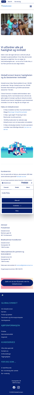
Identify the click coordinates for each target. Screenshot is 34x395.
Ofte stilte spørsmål (7, 348)
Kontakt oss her (21, 176)
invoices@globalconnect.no (24, 265)
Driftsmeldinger (6, 354)
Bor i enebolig (5, 373)
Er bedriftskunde (6, 368)
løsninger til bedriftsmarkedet (18, 112)
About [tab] (28, 187)
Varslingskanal (5, 320)
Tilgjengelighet (5, 357)
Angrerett (4, 337)
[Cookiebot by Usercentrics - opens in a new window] (21, 183)
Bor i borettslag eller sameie (9, 370)
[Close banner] (31, 182)
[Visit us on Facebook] (14, 387)
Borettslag (18, 1)
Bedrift (10, 1)
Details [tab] (17, 187)
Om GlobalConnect (7, 309)
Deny (17, 210)
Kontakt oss (4, 351)
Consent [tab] (6, 187)
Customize (16, 205)
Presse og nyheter (6, 314)
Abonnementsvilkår (7, 334)
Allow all (17, 200)
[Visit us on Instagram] (18, 387)
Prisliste (3, 331)
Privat (3, 1)
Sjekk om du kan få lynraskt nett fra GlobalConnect (17, 283)
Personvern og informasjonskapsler (12, 317)
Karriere (3, 312)
